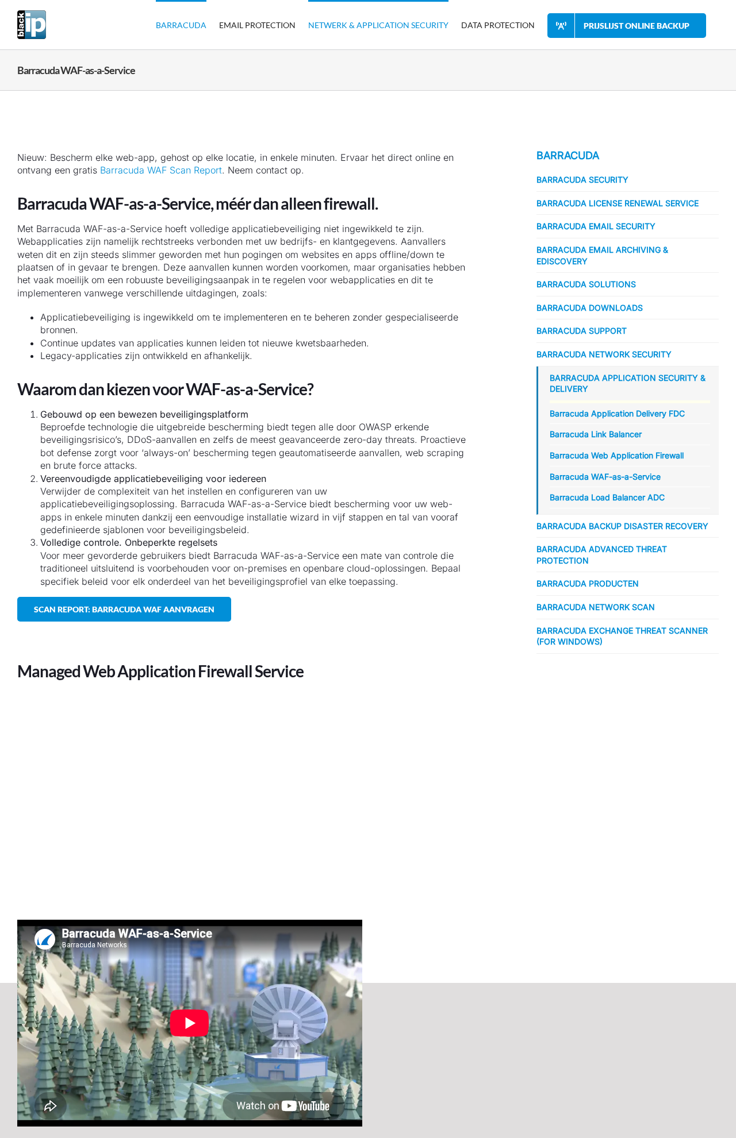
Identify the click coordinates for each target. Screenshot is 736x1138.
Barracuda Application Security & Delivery (628, 383)
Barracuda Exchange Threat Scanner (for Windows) (622, 636)
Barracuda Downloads (589, 308)
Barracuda (567, 155)
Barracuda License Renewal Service (617, 203)
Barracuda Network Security (604, 354)
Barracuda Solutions (586, 284)
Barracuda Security (582, 179)
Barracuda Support (581, 330)
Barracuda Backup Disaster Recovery (622, 526)
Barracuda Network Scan (595, 607)
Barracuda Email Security (596, 226)
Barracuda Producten (587, 583)
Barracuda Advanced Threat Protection (601, 554)
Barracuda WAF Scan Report (161, 170)
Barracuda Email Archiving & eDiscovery (602, 255)
